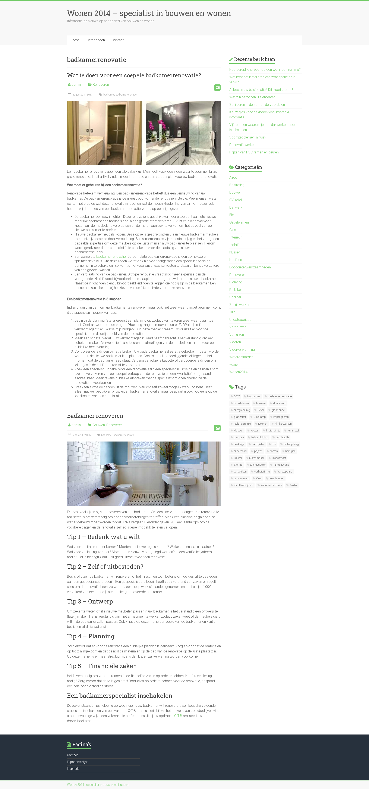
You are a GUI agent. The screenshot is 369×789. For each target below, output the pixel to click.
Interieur (235, 237)
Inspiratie (73, 768)
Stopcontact (279, 457)
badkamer (108, 94)
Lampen (239, 437)
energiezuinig (242, 410)
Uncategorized (240, 320)
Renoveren (101, 84)
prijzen (258, 451)
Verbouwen (237, 327)
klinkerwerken (283, 423)
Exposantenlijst (77, 762)
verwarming (241, 478)
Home (75, 40)
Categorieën (95, 40)
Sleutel (238, 457)
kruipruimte (273, 430)
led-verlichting (259, 437)
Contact (118, 40)
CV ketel (235, 200)
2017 (237, 396)
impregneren (281, 416)
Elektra (234, 215)
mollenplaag (291, 444)
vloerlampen (276, 478)
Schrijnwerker (239, 305)
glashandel (278, 410)
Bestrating (237, 185)
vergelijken (240, 471)
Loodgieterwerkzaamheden (250, 267)
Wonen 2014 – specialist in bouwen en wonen (149, 13)
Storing (238, 464)
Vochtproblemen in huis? (247, 137)
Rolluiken (236, 290)
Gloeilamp (260, 416)
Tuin (232, 312)
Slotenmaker (256, 457)
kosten (255, 430)
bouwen (261, 403)
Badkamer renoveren (95, 415)
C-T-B (178, 716)
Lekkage (239, 444)
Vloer (259, 478)
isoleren (262, 423)
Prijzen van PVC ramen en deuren (254, 152)
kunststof (293, 430)
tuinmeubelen (258, 464)
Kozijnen (235, 260)
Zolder (293, 485)
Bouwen (99, 425)
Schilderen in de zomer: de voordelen (257, 105)
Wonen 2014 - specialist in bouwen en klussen (98, 784)
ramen (274, 451)
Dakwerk (235, 207)
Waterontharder (241, 357)
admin (76, 84)
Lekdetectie (282, 437)
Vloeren (235, 342)
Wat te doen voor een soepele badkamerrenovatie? (134, 75)
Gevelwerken (239, 222)
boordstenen (241, 403)
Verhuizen (236, 335)
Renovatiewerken (242, 145)
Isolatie (234, 245)
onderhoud (240, 451)
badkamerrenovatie (126, 94)
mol (274, 444)
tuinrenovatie (281, 464)
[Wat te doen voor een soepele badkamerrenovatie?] (144, 103)
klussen (234, 252)
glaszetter (240, 416)
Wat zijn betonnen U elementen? (253, 97)
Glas (232, 230)
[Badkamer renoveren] (144, 444)
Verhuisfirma (262, 471)
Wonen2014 (238, 372)
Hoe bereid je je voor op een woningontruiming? (265, 70)
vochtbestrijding (243, 485)
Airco (233, 177)
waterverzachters (271, 485)
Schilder (235, 297)
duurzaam (279, 403)
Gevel (261, 410)
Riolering (235, 282)
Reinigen (290, 451)
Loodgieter (258, 444)
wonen (234, 364)
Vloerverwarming (242, 349)
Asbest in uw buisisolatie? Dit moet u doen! (261, 90)
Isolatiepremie (242, 423)
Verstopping (284, 471)
